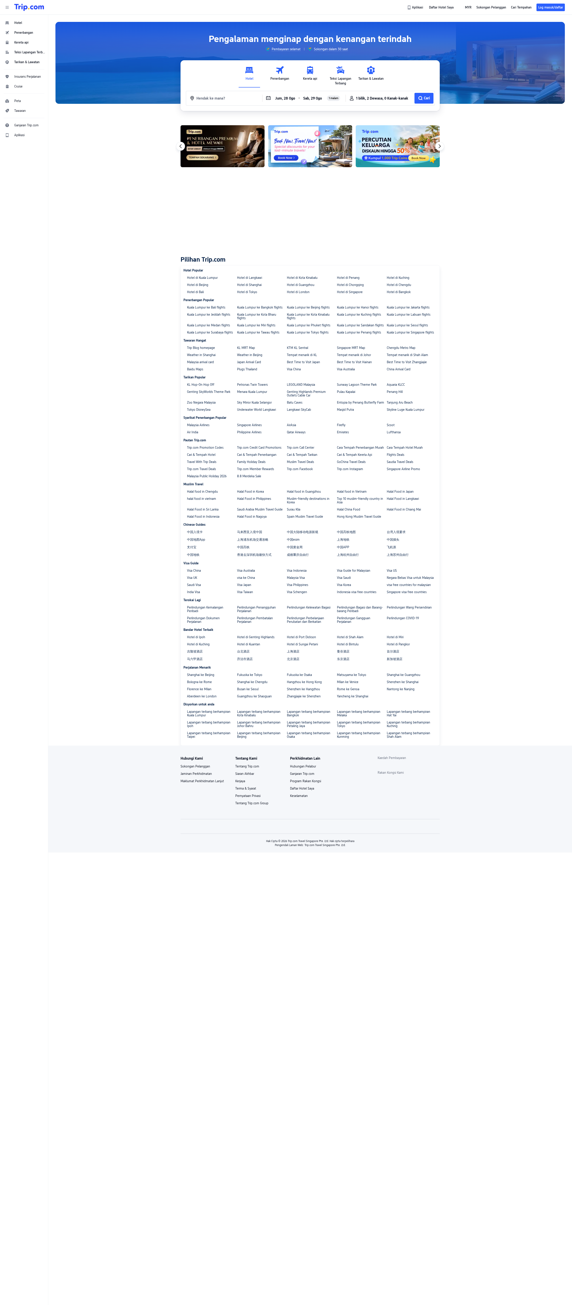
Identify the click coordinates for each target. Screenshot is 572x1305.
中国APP (343, 547)
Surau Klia (293, 509)
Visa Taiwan (245, 592)
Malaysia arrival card (200, 362)
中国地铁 (193, 555)
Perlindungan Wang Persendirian (409, 607)
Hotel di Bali (195, 292)
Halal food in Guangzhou (304, 491)
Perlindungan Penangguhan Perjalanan (256, 609)
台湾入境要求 (396, 532)
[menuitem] (24, 22)
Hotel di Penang (348, 277)
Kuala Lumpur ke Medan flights (208, 325)
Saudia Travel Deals (400, 462)
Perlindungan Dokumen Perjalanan (203, 619)
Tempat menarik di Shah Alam (407, 355)
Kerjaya (240, 781)
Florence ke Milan (199, 689)
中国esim (293, 539)
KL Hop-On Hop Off (200, 384)
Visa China (294, 369)
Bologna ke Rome (199, 682)
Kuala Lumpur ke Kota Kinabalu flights (308, 316)
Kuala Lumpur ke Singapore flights (410, 332)
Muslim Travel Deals (300, 462)
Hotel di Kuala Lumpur (202, 277)
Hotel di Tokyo (247, 292)
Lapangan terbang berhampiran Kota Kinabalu (258, 713)
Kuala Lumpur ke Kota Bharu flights (256, 316)
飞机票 (391, 547)
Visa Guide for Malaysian (353, 570)
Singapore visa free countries (407, 592)
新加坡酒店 (394, 659)
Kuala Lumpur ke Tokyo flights (307, 332)
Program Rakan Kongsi (305, 781)
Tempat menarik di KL (302, 355)
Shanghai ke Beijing (200, 675)
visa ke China (246, 578)
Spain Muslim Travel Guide (305, 516)
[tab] (249, 76)
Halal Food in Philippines (254, 498)
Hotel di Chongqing (350, 285)
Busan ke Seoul (248, 689)
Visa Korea (344, 585)
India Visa (193, 592)
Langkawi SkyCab (299, 409)
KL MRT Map (246, 348)
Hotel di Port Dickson (301, 637)
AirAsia (291, 425)
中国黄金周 (295, 547)
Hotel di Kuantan (248, 644)
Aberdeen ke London (202, 696)
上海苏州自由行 (398, 555)
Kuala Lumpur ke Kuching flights (359, 314)
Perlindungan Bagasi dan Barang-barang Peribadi (360, 609)
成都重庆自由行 (298, 555)
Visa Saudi (344, 578)
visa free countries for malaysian (409, 585)
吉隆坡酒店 (195, 651)
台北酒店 (243, 651)
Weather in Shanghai (201, 355)
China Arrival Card (398, 369)
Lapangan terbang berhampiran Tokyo (358, 724)
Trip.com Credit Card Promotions (259, 447)
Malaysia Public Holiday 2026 (207, 476)
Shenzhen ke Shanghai (402, 682)
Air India (192, 432)
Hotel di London (298, 292)
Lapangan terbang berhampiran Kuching (408, 724)
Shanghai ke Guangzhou (403, 675)
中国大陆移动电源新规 (302, 532)
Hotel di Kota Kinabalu (302, 277)
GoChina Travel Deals (351, 462)
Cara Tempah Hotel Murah (405, 447)
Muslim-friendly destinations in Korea (308, 500)
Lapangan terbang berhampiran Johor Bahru (258, 724)
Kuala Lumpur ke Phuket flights (308, 325)
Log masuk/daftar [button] (550, 7)
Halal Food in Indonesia (203, 516)
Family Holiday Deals (251, 462)
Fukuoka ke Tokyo (249, 675)
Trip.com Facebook (300, 469)
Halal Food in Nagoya (252, 516)
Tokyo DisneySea (198, 409)
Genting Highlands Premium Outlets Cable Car (306, 393)
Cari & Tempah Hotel (201, 455)
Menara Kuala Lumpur (252, 392)
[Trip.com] (29, 7)
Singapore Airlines (249, 425)
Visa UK (192, 578)
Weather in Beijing (249, 355)
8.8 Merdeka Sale (249, 476)
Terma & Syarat (245, 788)
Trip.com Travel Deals (201, 469)
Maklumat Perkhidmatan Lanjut (202, 781)
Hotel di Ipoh (196, 637)
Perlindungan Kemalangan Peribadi (205, 609)
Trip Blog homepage (201, 348)
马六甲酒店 (195, 659)
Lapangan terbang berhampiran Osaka (308, 734)
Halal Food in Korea (250, 491)
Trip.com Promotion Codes (205, 447)
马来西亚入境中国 (249, 532)
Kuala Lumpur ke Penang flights (359, 332)
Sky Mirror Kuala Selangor (254, 402)
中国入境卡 (195, 532)
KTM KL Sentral (297, 348)
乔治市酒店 (245, 659)
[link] (416, 7)
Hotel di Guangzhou (300, 285)
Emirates (343, 432)
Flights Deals (395, 455)
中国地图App (196, 539)
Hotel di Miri (395, 637)
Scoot (391, 425)
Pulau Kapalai (346, 392)
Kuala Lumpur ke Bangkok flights (259, 307)
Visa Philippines (297, 585)
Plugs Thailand (247, 369)
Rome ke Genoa (348, 689)
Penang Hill (395, 392)
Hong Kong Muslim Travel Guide (359, 516)
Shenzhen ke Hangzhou (303, 689)
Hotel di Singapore (350, 292)
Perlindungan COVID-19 (403, 618)
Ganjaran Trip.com (302, 773)
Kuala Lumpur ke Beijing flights (308, 307)
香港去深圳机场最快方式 (254, 555)
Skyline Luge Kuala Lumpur (405, 409)
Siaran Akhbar (244, 773)
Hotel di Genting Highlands (255, 637)
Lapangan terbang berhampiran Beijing (258, 734)
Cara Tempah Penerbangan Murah (360, 447)
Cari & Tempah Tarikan (302, 455)
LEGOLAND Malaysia (301, 384)
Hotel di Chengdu (399, 285)
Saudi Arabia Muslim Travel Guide (260, 509)
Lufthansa (394, 432)
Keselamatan (299, 796)
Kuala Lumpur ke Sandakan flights (360, 325)
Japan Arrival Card (249, 362)
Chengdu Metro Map (401, 348)
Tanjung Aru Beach (400, 402)
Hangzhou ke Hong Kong (304, 682)
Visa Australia (346, 369)
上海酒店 (293, 651)
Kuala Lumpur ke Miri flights (256, 325)
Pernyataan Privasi (248, 796)
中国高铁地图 (346, 532)
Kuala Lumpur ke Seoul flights (407, 325)
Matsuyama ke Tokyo (351, 675)
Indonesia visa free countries (356, 592)
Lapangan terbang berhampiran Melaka (358, 713)
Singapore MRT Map (351, 348)
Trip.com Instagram (350, 469)
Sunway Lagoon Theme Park (357, 384)
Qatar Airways (296, 432)
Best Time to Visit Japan (303, 362)
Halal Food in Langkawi (403, 498)
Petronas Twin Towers (252, 384)
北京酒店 (293, 659)
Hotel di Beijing (197, 285)
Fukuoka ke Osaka (299, 675)
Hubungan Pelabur (303, 766)
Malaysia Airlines (198, 425)
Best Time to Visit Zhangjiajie (407, 362)
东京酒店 (343, 659)
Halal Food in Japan (400, 491)
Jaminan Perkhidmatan (196, 773)
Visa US (392, 570)
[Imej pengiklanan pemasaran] (398, 146)
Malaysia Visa (296, 578)
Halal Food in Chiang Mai (404, 509)
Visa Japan (244, 585)
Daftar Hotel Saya (302, 788)
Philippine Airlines (249, 432)
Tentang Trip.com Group (251, 803)
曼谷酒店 (343, 651)
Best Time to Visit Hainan (354, 362)
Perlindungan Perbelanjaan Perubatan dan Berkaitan (305, 619)
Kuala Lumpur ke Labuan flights (408, 314)
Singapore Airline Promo (403, 469)
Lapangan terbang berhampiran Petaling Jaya (308, 724)
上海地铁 (343, 539)
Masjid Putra (345, 409)
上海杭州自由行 (348, 555)
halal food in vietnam (201, 498)
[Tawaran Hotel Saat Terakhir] (310, 146)
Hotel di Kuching (398, 277)
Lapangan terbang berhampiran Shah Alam (408, 734)
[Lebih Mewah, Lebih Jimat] (223, 146)
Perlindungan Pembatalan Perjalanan (255, 619)
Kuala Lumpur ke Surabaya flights (210, 332)
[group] (283, 49)
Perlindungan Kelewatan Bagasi (308, 607)
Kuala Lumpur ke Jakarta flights (408, 307)
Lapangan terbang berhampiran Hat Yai (408, 713)
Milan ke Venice (347, 682)
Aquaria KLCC (396, 384)
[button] (7, 7)
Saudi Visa (194, 585)
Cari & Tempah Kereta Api (354, 455)
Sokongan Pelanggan (195, 766)
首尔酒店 (393, 651)
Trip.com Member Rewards (255, 469)
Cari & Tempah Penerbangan (256, 455)
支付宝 (191, 547)
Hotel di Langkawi (249, 277)
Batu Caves (294, 402)
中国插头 (393, 539)
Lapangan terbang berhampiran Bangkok (308, 713)
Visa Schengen (297, 592)
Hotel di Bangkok (399, 292)
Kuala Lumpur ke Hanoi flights (357, 307)
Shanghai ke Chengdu (252, 682)
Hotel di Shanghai (249, 285)
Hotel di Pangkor (398, 644)
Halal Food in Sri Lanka (203, 509)
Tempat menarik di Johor (354, 355)
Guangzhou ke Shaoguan (254, 696)
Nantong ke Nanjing (400, 689)
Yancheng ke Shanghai (352, 696)
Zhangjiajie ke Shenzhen (304, 696)
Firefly (341, 425)
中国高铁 (243, 547)
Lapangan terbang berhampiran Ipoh (208, 724)
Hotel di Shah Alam (350, 637)
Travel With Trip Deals (201, 462)
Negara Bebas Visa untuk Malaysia (410, 578)
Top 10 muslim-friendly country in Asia (360, 500)
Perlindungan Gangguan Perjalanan (353, 619)
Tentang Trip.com (247, 766)
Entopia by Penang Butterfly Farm (360, 402)
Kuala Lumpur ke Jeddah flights (208, 314)
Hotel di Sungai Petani (302, 644)
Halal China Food (348, 509)
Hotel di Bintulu (348, 644)
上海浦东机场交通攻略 (252, 539)
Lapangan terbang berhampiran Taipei (208, 734)
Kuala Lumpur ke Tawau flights (258, 332)
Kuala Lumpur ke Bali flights (206, 307)
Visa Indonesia (297, 570)
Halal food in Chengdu (202, 491)
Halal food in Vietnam (352, 491)
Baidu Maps (195, 369)
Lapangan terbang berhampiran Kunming (358, 734)
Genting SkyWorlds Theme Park (208, 392)
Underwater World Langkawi (256, 409)
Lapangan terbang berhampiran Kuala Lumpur (208, 713)
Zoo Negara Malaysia (201, 402)
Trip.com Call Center (300, 447)
